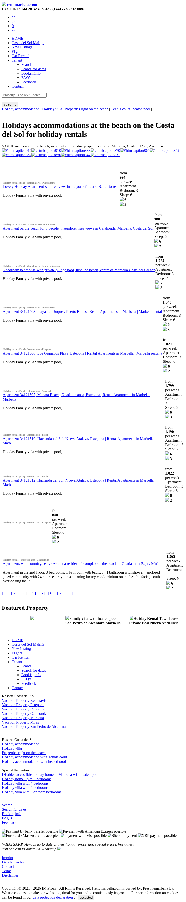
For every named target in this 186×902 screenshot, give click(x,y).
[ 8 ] (69, 593)
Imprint (7, 858)
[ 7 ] (60, 593)
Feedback (9, 822)
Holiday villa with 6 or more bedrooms (31, 792)
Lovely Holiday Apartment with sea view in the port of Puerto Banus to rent (61, 187)
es (13, 30)
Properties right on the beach (86, 109)
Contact (17, 86)
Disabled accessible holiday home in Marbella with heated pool (50, 774)
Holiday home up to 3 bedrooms (26, 779)
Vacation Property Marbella (23, 718)
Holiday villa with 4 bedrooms (25, 783)
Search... (8, 805)
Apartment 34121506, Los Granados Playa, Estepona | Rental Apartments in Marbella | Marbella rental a (82, 353)
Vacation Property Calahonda (24, 713)
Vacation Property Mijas (20, 722)
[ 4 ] (33, 593)
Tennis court (120, 109)
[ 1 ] (5, 593)
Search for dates (14, 809)
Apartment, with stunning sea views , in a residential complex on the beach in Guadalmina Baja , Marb (81, 564)
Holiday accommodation (20, 109)
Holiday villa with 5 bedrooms (25, 788)
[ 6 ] (51, 593)
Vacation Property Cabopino (23, 709)
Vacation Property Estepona (23, 705)
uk (14, 21)
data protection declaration (53, 897)
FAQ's (7, 818)
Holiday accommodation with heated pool (34, 761)
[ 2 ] (14, 593)
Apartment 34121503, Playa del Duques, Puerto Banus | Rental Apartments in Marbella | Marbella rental (82, 311)
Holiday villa (52, 109)
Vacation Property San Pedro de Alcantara (34, 727)
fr (13, 26)
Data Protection (14, 862)
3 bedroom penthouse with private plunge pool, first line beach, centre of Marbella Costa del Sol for (79, 270)
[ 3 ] (23, 593)
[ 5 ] (42, 593)
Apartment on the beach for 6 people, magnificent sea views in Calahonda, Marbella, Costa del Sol (78, 228)
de (13, 17)
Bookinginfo (11, 814)
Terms (6, 871)
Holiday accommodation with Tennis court (34, 757)
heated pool (141, 109)
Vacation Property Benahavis (24, 700)
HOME (17, 38)
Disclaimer (10, 875)
